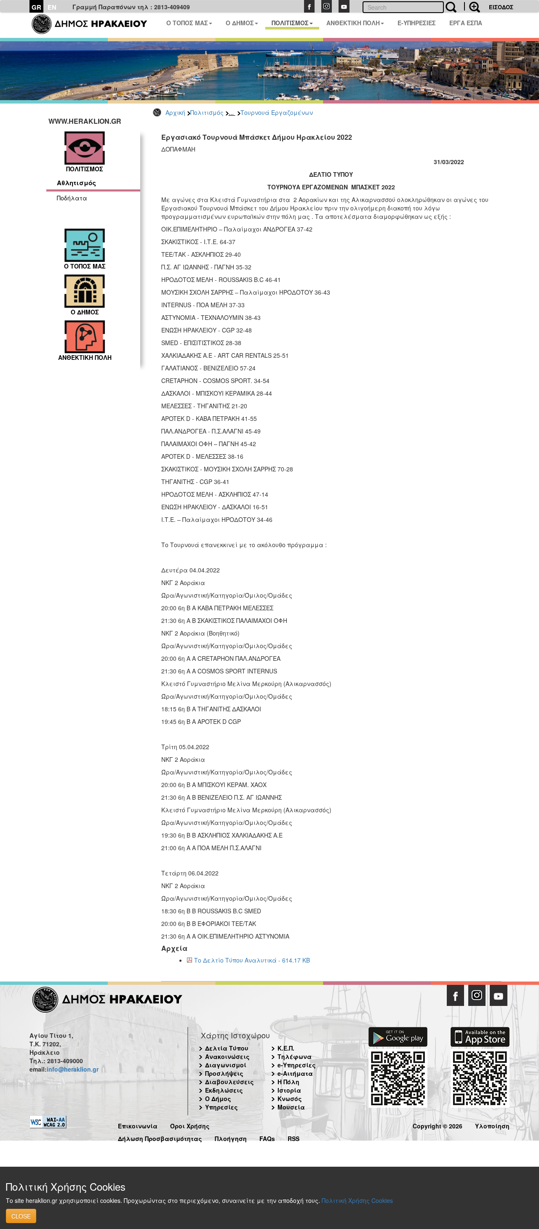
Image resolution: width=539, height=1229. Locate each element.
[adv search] (472, 6)
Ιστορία (289, 1090)
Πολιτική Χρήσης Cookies (357, 1200)
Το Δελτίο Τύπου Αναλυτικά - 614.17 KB (252, 960)
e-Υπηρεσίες (297, 1065)
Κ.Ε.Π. (286, 1048)
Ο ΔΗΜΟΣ (240, 23)
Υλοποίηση (492, 1125)
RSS (293, 1137)
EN (52, 7)
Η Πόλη (288, 1081)
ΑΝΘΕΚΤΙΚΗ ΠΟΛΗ (353, 23)
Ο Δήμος (218, 1098)
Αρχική (175, 112)
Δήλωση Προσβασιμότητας (160, 1137)
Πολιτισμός (207, 112)
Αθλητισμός (76, 182)
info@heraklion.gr (73, 1069)
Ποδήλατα (72, 198)
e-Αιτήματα (295, 1073)
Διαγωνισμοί (225, 1065)
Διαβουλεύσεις (229, 1081)
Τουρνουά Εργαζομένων (276, 112)
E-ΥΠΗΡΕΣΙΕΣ (417, 23)
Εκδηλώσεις (224, 1090)
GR (36, 7)
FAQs (267, 1137)
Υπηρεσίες (221, 1107)
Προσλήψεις (224, 1073)
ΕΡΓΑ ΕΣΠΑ (465, 23)
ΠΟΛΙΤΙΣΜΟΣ (290, 23)
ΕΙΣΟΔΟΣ (501, 7)
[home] (94, 25)
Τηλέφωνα (295, 1056)
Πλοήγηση (231, 1137)
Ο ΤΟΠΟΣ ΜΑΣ (187, 23)
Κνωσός (290, 1098)
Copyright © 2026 (437, 1125)
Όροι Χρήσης (190, 1125)
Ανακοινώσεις (227, 1056)
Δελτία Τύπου (226, 1048)
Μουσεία (291, 1107)
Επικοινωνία (137, 1125)
